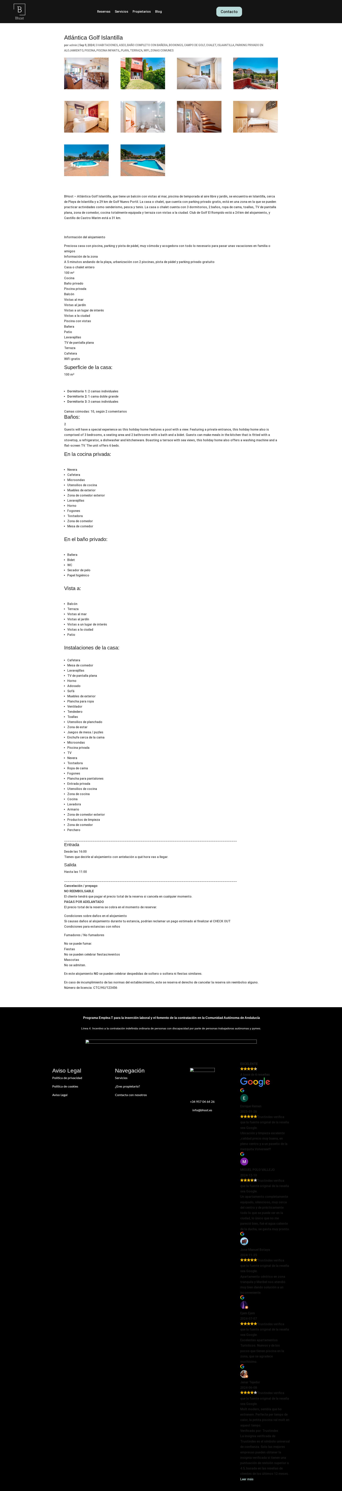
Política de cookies (65, 1086)
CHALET (211, 45)
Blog (158, 11)
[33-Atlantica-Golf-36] (255, 117)
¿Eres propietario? (127, 1086)
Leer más (247, 1479)
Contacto (229, 11)
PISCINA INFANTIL (108, 50)
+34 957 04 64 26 (202, 1101)
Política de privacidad (67, 1078)
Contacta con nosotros (131, 1095)
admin (73, 45)
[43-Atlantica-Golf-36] (143, 160)
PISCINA (90, 50)
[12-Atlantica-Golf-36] (143, 73)
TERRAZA (136, 50)
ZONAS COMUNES (162, 50)
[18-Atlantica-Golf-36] (199, 73)
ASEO (122, 45)
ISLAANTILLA (225, 45)
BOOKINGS (176, 45)
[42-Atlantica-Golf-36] (86, 160)
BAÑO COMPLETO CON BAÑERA (147, 45)
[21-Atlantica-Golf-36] (255, 73)
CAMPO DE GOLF (194, 45)
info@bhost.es (202, 1110)
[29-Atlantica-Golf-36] (199, 117)
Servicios (121, 11)
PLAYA (125, 50)
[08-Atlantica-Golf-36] (86, 73)
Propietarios (142, 11)
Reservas (103, 11)
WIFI (146, 50)
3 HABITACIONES (107, 45)
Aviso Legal (59, 1095)
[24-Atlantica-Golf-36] (86, 117)
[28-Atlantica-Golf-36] (143, 117)
